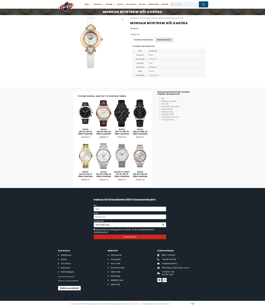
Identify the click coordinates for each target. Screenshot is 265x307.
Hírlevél (165, 4)
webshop (113, 250)
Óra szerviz (131, 4)
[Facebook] (159, 280)
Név (95, 205)
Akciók (120, 4)
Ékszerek (97, 4)
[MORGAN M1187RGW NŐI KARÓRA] (91, 42)
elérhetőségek (165, 250)
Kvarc (151, 55)
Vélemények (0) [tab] (164, 40)
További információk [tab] (143, 40)
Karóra (154, 18)
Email (96, 213)
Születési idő (99, 221)
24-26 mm (152, 67)
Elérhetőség (153, 4)
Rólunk (142, 4)
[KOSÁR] (203, 4)
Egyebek (109, 4)
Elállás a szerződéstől (69, 288)
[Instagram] (165, 280)
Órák (86, 4)
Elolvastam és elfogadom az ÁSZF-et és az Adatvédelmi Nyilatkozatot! (124, 231)
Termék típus (144, 18)
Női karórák (153, 51)
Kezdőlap (134, 18)
